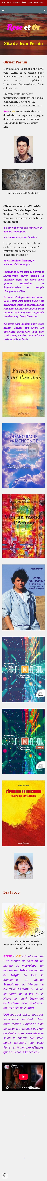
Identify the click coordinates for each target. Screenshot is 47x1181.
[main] (23, 34)
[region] (23, 3)
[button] (3, 9)
